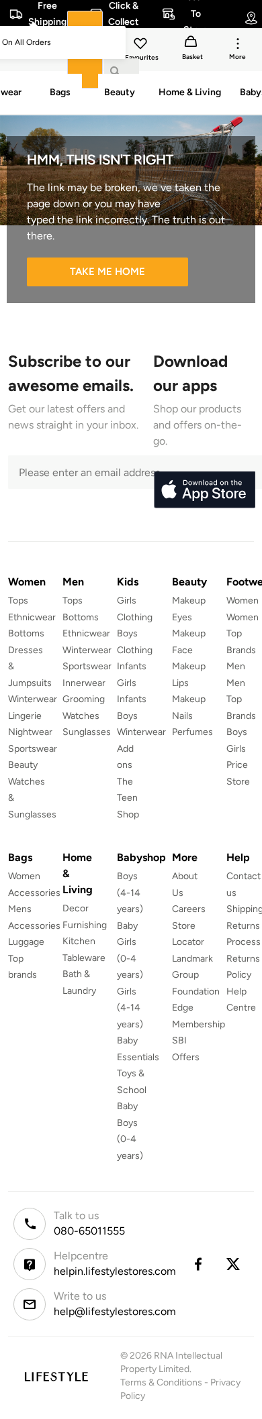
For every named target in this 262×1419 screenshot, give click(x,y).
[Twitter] (234, 1264)
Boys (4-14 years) (130, 892)
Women (242, 600)
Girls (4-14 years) (130, 1008)
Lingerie (25, 716)
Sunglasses (86, 732)
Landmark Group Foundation (196, 975)
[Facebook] (197, 1264)
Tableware (83, 958)
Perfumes (192, 732)
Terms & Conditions (161, 1382)
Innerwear (83, 683)
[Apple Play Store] (204, 490)
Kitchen (78, 941)
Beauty (23, 765)
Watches (80, 716)
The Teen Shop (128, 798)
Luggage (26, 942)
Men (235, 666)
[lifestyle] (56, 1376)
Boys (236, 732)
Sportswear (32, 748)
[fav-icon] (142, 46)
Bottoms (26, 633)
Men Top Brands (241, 699)
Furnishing (84, 925)
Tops (18, 600)
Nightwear (30, 732)
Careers (189, 909)
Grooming (83, 699)
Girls (236, 748)
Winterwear (32, 699)
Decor (75, 908)
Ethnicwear (32, 617)
